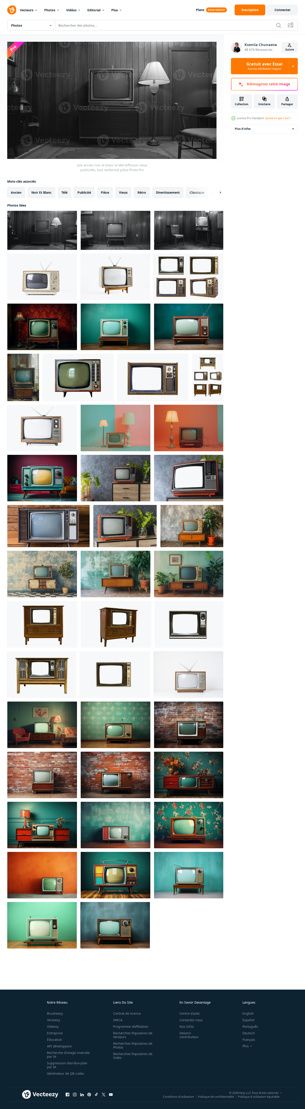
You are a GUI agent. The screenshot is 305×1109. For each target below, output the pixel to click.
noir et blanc (41, 192)
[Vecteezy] (11, 9)
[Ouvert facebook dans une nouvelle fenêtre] (67, 1094)
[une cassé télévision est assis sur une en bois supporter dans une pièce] (23, 377)
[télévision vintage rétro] (42, 624)
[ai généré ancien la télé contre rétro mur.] (191, 526)
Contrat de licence (127, 1013)
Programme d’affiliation (130, 1026)
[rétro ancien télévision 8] (207, 377)
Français (248, 1039)
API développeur (59, 1046)
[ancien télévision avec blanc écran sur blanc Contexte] (188, 674)
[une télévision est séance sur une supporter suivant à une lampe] (115, 428)
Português (250, 1026)
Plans (200, 10)
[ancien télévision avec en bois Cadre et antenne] (42, 428)
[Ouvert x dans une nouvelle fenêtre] (103, 1094)
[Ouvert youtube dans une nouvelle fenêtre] (111, 1094)
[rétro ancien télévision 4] (189, 624)
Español (248, 1020)
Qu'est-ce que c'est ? (278, 118)
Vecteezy (53, 1020)
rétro (141, 192)
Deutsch (248, 1033)
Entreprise (55, 1033)
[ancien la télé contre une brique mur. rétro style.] (115, 775)
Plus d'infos (243, 129)
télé (64, 192)
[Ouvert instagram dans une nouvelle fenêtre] (75, 1094)
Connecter (283, 10)
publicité (84, 192)
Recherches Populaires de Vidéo (132, 1056)
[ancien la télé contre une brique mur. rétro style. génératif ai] (188, 725)
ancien (16, 192)
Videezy (52, 1026)
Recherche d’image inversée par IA (68, 1055)
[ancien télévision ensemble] (42, 276)
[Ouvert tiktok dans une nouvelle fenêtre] (96, 1094)
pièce (105, 192)
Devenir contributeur (189, 1035)
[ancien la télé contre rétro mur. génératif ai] (115, 725)
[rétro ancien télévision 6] (188, 276)
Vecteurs (26, 10)
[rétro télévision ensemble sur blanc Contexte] (115, 276)
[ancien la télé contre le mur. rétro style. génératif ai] (188, 775)
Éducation (54, 1039)
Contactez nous (191, 1020)
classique (197, 192)
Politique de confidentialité (216, 1097)
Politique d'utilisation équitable (258, 1097)
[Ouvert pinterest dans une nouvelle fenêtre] (89, 1094)
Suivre (289, 49)
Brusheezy (55, 1013)
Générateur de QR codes (65, 1073)
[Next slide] (216, 192)
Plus (114, 10)
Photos (49, 10)
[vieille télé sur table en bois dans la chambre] (48, 526)
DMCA (117, 1020)
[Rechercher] (278, 25)
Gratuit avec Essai (264, 66)
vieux (123, 192)
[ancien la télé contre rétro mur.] (188, 825)
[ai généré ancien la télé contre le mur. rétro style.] (42, 725)
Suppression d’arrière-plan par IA (67, 1065)
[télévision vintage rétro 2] (41, 674)
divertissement (168, 192)
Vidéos (71, 10)
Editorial (93, 10)
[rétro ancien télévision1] (116, 624)
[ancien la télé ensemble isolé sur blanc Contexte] (78, 377)
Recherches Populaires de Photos (132, 1045)
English (248, 1013)
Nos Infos (186, 1026)
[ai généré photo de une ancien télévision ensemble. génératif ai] (42, 327)
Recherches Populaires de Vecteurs (132, 1035)
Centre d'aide (189, 1013)
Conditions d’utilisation (178, 1097)
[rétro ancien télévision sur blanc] (153, 377)
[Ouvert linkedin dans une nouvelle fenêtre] (82, 1094)
